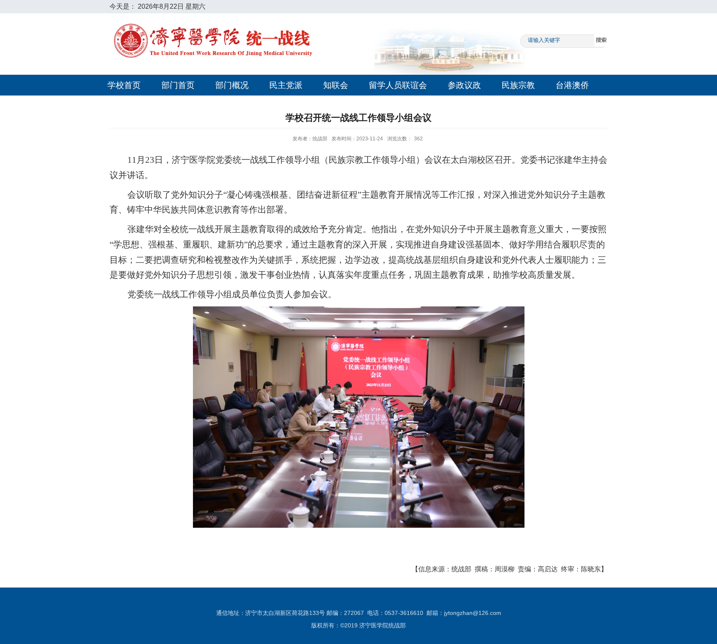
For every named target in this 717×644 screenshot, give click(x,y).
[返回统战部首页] (213, 16)
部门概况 (232, 85)
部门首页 (178, 85)
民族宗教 (518, 85)
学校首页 (124, 85)
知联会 (335, 85)
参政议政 (464, 85)
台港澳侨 (572, 85)
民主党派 (285, 85)
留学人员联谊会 (398, 85)
